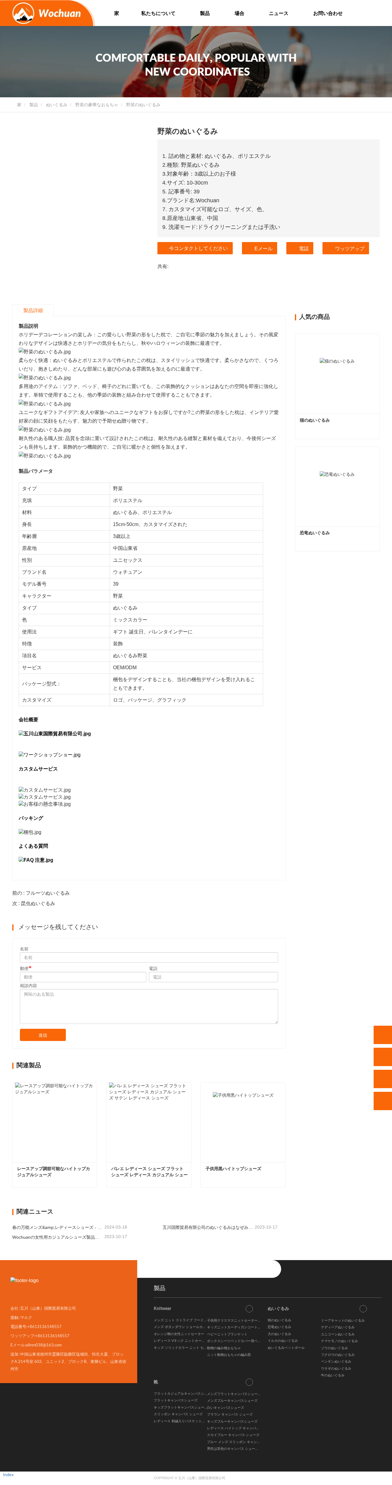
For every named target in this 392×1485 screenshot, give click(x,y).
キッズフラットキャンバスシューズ (181, 1407)
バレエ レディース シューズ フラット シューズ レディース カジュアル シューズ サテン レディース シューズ (149, 1172)
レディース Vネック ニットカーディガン (184, 1340)
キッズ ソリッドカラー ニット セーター (184, 1347)
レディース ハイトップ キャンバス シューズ (240, 1428)
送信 (43, 1035)
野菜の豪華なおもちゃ (96, 104)
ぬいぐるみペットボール (286, 1347)
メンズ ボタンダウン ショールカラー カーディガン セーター (199, 1327)
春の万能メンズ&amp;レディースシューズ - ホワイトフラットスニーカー (57, 1227)
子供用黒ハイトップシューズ (233, 1168)
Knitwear (162, 1308)
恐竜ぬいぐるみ (315, 532)
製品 (33, 104)
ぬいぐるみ (56, 104)
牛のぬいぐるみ (333, 1375)
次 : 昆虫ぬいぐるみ (33, 903)
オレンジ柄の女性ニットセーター (179, 1334)
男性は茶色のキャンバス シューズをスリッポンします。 (249, 1448)
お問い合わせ (328, 13)
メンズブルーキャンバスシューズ (232, 1400)
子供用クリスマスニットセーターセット (237, 1320)
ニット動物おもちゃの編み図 (229, 1354)
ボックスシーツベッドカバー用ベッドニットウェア (246, 1341)
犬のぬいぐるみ (279, 1334)
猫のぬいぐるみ (315, 420)
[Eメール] (383, 1079)
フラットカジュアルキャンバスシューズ (184, 1393)
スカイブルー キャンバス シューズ (233, 1435)
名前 (24, 948)
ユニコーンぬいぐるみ (338, 1334)
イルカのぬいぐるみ (283, 1340)
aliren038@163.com (44, 1344)
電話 (304, 248)
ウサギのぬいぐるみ (336, 1368)
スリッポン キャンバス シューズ (178, 1414)
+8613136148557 (44, 1326)
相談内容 (28, 985)
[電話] (383, 1057)
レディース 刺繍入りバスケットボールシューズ (189, 1421)
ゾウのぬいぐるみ (334, 1348)
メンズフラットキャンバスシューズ (234, 1394)
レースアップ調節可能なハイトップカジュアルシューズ (53, 1171)
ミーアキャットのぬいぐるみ (343, 1320)
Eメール (263, 248)
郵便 (24, 968)
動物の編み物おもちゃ (224, 1348)
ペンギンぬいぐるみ (336, 1361)
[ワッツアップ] (383, 1035)
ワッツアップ (349, 248)
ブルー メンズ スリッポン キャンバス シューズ (242, 1442)
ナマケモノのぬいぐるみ (339, 1341)
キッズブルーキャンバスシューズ (232, 1421)
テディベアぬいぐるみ (338, 1327)
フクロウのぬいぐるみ (338, 1354)
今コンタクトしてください (198, 248)
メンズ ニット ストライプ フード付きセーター (189, 1320)
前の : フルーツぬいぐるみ (41, 893)
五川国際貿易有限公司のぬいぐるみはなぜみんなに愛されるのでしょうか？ (208, 1227)
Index (8, 1474)
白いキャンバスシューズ (225, 1407)
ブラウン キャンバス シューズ (230, 1414)
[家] (47, 13)
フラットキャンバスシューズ (176, 1400)
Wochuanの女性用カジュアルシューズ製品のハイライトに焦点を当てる (57, 1237)
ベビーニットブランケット (227, 1334)
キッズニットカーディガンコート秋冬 (235, 1327)
